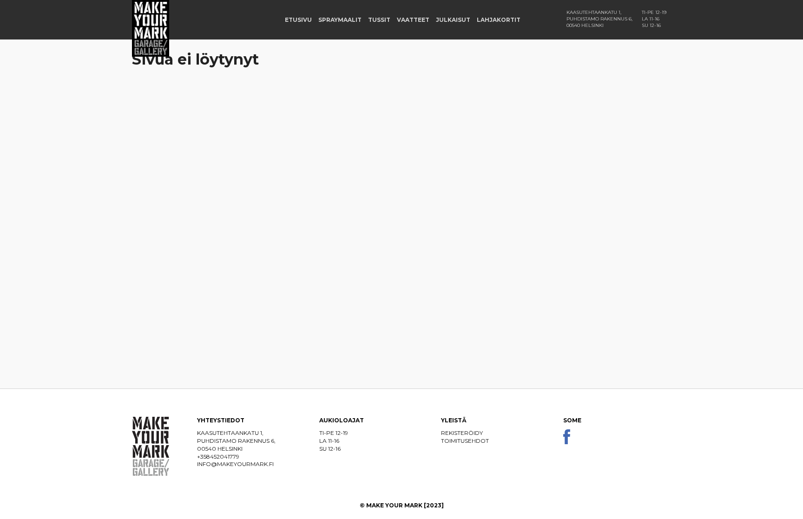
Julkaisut (453, 19)
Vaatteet (413, 19)
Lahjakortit (498, 19)
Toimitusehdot (465, 440)
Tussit (379, 19)
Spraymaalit (340, 19)
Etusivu (298, 19)
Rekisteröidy (462, 432)
